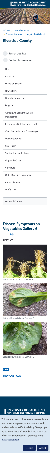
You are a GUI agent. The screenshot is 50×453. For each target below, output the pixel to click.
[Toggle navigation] (5, 4)
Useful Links (11, 189)
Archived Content (13, 201)
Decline (29, 447)
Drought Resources (14, 98)
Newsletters (11, 90)
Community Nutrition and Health (21, 123)
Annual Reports (12, 182)
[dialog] (25, 434)
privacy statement (10, 439)
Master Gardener (13, 138)
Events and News (13, 83)
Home (8, 69)
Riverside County (21, 30)
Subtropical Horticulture (17, 153)
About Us (9, 76)
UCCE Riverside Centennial (18, 174)
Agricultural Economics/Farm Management (19, 114)
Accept (42, 447)
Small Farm (10, 145)
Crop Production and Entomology (21, 131)
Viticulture (10, 167)
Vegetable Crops (13, 160)
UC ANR (7, 30)
